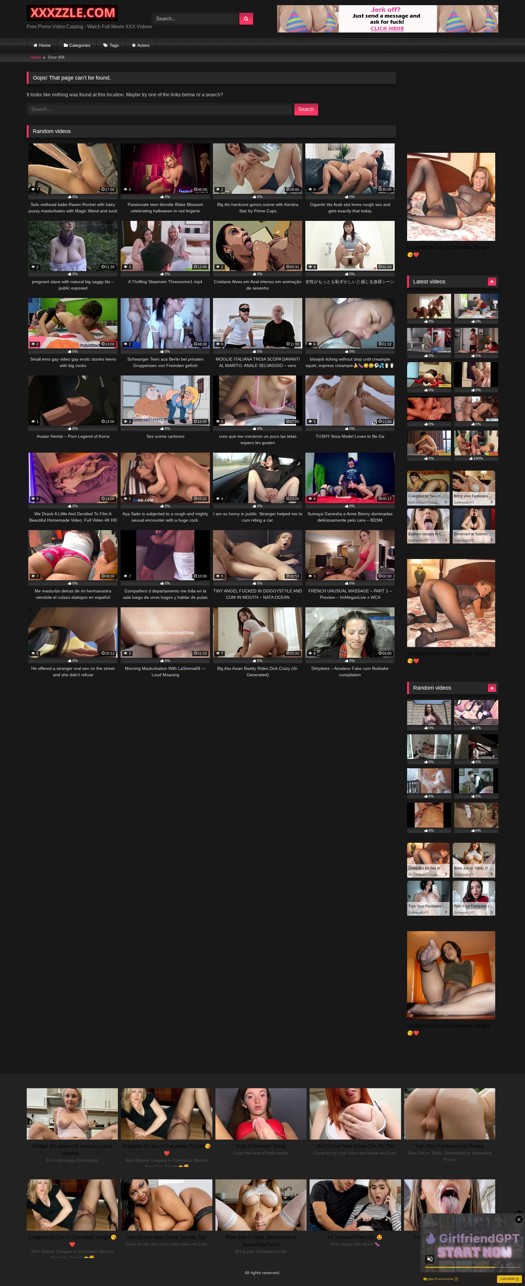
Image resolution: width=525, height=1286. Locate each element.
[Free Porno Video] (72, 14)
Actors (143, 45)
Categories (79, 45)
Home (45, 45)
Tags (114, 45)
